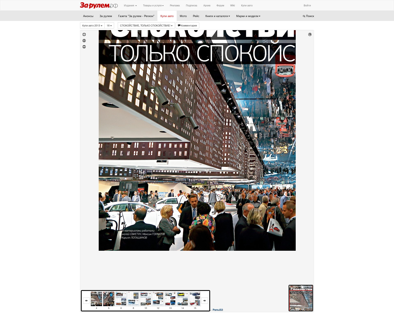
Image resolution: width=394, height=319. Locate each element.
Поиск (309, 16)
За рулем (106, 16)
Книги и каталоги (216, 16)
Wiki (232, 5)
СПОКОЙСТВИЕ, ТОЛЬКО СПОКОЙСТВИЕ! (145, 25)
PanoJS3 (218, 309)
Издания (129, 5)
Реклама (175, 5)
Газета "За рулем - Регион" (136, 16)
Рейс (196, 16)
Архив (206, 5)
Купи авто (247, 5)
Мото (183, 16)
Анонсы (88, 16)
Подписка (191, 5)
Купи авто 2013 (91, 25)
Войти (307, 5)
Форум (220, 5)
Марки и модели (247, 16)
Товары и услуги (152, 5)
